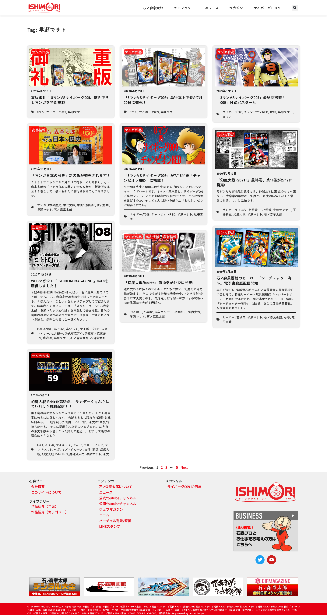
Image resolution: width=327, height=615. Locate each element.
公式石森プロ (74, 333)
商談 (95, 449)
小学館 (266, 209)
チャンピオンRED (256, 112)
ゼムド (77, 445)
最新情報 (170, 236)
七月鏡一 (254, 209)
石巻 (287, 317)
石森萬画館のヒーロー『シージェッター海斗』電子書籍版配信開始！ (253, 280)
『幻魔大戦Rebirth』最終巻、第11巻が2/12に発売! (254, 182)
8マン (41, 112)
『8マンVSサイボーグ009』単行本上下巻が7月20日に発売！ (163, 100)
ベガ (57, 449)
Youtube (59, 328)
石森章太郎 (97, 338)
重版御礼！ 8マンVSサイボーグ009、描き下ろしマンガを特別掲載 (70, 100)
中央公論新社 (86, 205)
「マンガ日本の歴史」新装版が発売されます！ (71, 175)
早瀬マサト (75, 112)
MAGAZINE (44, 328)
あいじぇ (72, 328)
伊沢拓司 (103, 205)
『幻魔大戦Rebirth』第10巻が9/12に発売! (158, 282)
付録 (273, 112)
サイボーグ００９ (267, 7)
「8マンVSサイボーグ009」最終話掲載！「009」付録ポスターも (251, 100)
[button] (295, 8)
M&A (40, 445)
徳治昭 (47, 338)
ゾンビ (98, 445)
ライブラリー (184, 7)
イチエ (49, 445)
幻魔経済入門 (75, 454)
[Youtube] (271, 559)
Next (184, 467)
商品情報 (39, 129)
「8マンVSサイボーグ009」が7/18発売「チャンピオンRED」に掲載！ (162, 178)
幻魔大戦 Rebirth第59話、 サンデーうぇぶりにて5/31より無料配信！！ (70, 404)
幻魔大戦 (239, 214)
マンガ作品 (40, 51)
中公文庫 (69, 205)
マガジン (236, 7)
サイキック (63, 445)
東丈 (106, 454)
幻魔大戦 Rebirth (53, 454)
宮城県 (240, 317)
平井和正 (180, 312)
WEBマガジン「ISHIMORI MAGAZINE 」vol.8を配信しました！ (69, 283)
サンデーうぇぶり (235, 209)
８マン (227, 116)
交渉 (88, 449)
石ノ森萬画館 (273, 317)
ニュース (212, 7)
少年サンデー (282, 209)
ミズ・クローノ (72, 449)
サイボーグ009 (56, 112)
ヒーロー (229, 317)
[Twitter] (260, 559)
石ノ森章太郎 (153, 7)
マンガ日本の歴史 (49, 205)
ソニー (88, 445)
